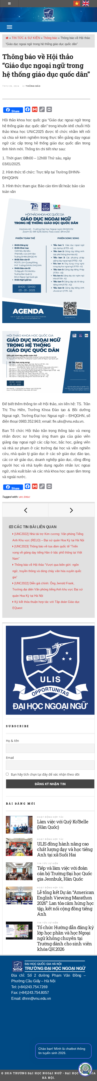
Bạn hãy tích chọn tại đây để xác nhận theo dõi (44, 774)
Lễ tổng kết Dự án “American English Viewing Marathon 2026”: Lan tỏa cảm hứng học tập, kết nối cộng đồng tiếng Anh (65, 903)
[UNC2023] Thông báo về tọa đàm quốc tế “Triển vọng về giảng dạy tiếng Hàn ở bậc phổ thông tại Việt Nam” (47, 552)
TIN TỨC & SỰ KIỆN (26, 38)
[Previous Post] (25, 510)
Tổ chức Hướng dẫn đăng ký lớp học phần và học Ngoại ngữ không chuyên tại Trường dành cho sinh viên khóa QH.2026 (65, 938)
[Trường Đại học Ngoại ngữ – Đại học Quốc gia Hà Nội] (48, 14)
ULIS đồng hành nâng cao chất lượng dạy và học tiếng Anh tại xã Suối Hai (64, 849)
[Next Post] (71, 510)
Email (10, 757)
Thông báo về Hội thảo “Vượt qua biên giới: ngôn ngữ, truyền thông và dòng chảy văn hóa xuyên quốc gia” (46, 571)
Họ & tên (12, 740)
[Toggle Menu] (9, 27)
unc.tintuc (24, 497)
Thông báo (50, 38)
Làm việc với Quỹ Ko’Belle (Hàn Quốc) (62, 824)
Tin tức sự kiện (47, 863)
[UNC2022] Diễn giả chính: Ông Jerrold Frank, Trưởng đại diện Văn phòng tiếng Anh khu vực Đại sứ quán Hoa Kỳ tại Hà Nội (47, 589)
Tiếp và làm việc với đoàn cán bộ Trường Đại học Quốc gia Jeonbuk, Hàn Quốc (64, 873)
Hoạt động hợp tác (50, 816)
